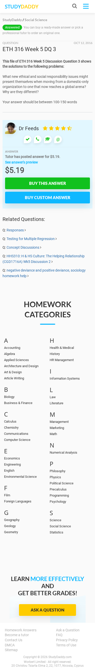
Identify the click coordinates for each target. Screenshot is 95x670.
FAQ (59, 635)
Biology (9, 397)
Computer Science (17, 440)
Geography (12, 520)
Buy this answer (47, 183)
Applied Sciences (16, 360)
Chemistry (11, 427)
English (9, 470)
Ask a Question (47, 609)
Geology (10, 526)
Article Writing (14, 378)
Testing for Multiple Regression (31, 239)
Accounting (12, 348)
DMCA (10, 645)
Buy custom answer (47, 197)
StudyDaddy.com (60, 657)
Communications (16, 434)
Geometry (11, 532)
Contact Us (13, 640)
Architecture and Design (21, 366)
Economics (12, 458)
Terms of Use (66, 645)
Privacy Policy (67, 640)
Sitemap (11, 650)
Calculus (10, 421)
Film (7, 495)
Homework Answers (20, 630)
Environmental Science (20, 477)
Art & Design (13, 372)
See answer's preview (21, 162)
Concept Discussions (23, 247)
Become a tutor (17, 635)
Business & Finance (18, 403)
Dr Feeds (29, 128)
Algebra (9, 354)
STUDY (21, 6)
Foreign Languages (17, 501)
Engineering (12, 464)
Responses (15, 230)
